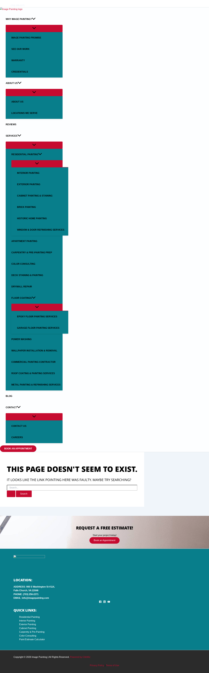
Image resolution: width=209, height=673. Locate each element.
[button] (34, 19)
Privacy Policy (97, 665)
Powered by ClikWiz (80, 657)
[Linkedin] (5, 2)
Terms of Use (112, 665)
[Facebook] (1, 2)
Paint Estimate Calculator (32, 639)
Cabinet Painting (27, 628)
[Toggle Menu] (34, 28)
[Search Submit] (11, 494)
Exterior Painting (27, 624)
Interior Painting (27, 620)
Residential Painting (29, 617)
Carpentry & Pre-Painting (32, 632)
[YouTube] (10, 2)
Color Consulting (27, 636)
